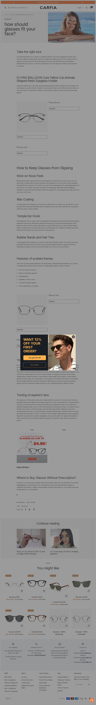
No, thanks (35, 365)
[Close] (73, 337)
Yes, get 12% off (35, 358)
